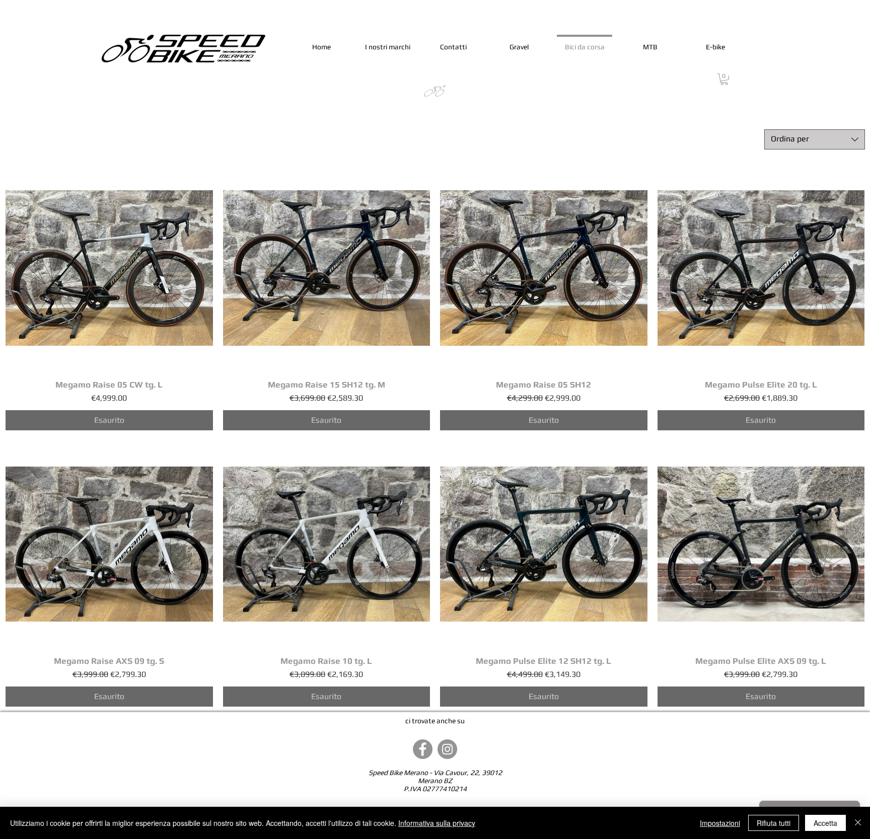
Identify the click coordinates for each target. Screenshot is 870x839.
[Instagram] (447, 749)
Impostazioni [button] (720, 823)
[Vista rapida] (109, 268)
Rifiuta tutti (773, 823)
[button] (724, 79)
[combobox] (814, 139)
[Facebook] (422, 749)
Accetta (825, 823)
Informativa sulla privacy (436, 823)
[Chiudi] (858, 823)
